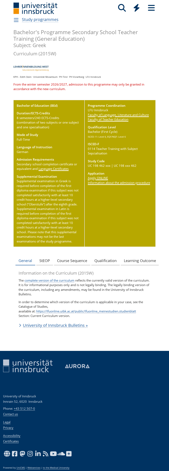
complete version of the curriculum (49, 280)
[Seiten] (151, 8)
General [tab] (25, 260)
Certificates (11, 441)
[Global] (137, 8)
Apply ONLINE (98, 178)
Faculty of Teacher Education (108, 119)
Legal (7, 422)
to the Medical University (56, 467)
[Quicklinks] (136, 8)
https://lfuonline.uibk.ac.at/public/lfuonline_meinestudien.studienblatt (86, 311)
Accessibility (11, 436)
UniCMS (20, 467)
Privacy (8, 428)
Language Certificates (54, 169)
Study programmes (40, 19)
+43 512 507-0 (24, 408)
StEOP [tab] (44, 260)
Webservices (33, 467)
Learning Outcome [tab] (140, 260)
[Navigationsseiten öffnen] (16, 20)
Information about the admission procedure (119, 183)
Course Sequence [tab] (72, 260)
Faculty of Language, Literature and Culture (118, 115)
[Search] (122, 8)
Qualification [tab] (105, 260)
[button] (84, 325)
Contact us (10, 414)
